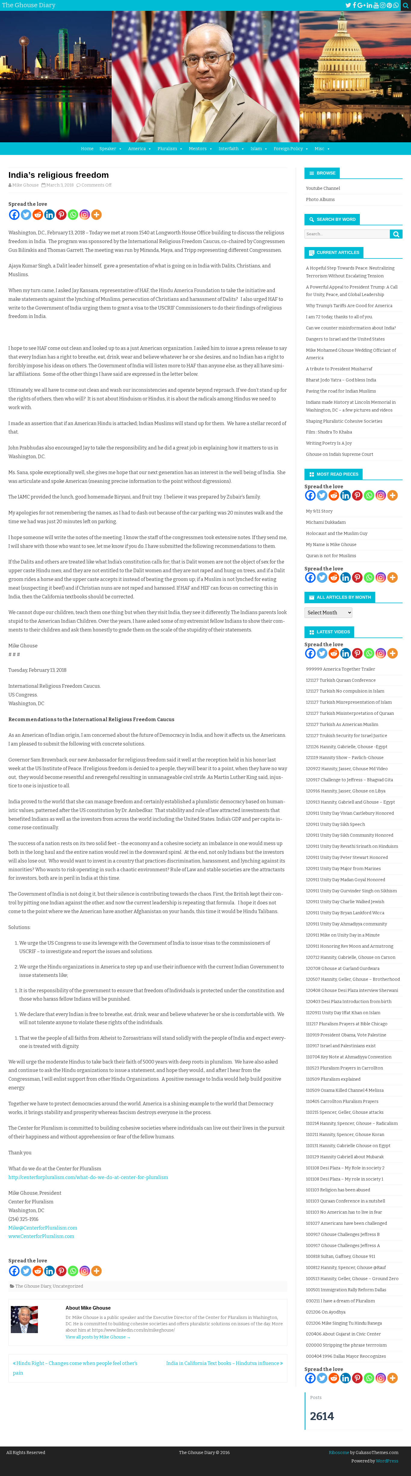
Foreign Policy (288, 148)
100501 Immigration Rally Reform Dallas (346, 1289)
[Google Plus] (361, 5)
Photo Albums (320, 199)
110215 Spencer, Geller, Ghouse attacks (345, 1112)
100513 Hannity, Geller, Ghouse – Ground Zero (352, 1278)
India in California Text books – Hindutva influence (223, 1363)
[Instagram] (382, 5)
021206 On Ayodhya (325, 1312)
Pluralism (167, 148)
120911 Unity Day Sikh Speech (335, 824)
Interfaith (229, 148)
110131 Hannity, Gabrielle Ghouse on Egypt (348, 1145)
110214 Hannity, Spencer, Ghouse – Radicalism (352, 1123)
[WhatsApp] (396, 5)
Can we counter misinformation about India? (351, 328)
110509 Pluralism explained (333, 1079)
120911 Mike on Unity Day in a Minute (343, 935)
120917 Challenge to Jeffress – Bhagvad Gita (349, 780)
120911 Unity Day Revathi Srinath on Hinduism (352, 846)
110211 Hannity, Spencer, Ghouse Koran (345, 1134)
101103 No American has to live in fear (344, 1212)
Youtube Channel (323, 188)
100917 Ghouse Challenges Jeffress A (343, 1245)
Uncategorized (68, 1286)
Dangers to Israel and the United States (345, 339)
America (137, 148)
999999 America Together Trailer (340, 669)
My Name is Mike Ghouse (331, 544)
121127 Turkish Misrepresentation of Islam (349, 702)
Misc (319, 148)
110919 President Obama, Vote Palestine (346, 1035)
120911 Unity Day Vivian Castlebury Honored (350, 813)
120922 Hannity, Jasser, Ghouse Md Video (347, 768)
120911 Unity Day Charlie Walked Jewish (345, 901)
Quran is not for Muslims (331, 555)
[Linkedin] (49, 214)
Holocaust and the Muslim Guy (336, 533)
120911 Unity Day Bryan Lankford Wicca (345, 913)
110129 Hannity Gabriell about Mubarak (345, 1156)
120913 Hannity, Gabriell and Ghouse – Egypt (350, 802)
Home (87, 148)
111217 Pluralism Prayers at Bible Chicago (347, 1024)
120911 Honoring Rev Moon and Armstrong (349, 946)
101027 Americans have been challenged (346, 1223)
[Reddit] (37, 214)
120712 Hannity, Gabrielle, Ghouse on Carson (350, 957)
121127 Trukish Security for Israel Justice (346, 735)
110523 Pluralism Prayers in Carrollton (344, 1068)
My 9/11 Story (319, 511)
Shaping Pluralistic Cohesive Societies (344, 421)
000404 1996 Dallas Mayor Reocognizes (346, 1356)
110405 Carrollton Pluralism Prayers (342, 1101)
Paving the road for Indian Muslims (341, 391)
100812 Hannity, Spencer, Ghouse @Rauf (346, 1267)
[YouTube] (376, 5)
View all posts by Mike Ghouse (98, 1337)
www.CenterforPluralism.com (41, 1236)
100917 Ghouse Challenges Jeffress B (343, 1234)
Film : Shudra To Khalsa (329, 432)
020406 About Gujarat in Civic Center (343, 1334)
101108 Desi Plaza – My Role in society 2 (345, 1168)
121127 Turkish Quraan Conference (341, 680)
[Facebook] (354, 5)
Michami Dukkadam (326, 522)
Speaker (108, 148)
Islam (256, 148)
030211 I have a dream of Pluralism (340, 1301)
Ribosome (339, 1452)
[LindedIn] (369, 5)
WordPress (386, 1461)
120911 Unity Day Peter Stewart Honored (347, 857)
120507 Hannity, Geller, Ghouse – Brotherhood (353, 979)
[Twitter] (348, 5)
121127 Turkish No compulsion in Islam (345, 691)
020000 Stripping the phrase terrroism (346, 1345)
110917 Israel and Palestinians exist (341, 1045)
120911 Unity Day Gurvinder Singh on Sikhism (351, 891)
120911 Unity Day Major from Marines (343, 868)
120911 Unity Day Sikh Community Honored (349, 835)
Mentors (198, 148)
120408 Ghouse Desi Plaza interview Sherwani (352, 990)
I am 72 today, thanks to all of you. (339, 317)
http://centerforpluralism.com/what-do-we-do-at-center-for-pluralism (88, 1177)
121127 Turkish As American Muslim (342, 724)
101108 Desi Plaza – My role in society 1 (344, 1179)
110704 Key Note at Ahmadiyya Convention (348, 1057)
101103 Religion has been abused (338, 1190)
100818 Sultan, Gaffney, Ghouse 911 (340, 1256)
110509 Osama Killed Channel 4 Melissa (345, 1090)
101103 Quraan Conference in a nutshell (345, 1201)
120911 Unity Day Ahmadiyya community (346, 924)
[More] (96, 214)
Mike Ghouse (25, 185)
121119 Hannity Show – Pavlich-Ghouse (345, 757)
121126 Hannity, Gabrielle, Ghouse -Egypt (347, 746)
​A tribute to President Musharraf (339, 369)
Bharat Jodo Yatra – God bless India (341, 380)
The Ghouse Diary (33, 1286)
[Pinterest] (389, 5)
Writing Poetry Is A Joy (329, 443)
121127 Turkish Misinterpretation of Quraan (350, 713)
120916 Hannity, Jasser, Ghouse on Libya (345, 791)
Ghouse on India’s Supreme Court (339, 454)
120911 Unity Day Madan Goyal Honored (345, 879)
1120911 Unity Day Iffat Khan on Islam (343, 1012)
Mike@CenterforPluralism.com (42, 1228)
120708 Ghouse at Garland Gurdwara (342, 968)
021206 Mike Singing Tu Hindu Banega (344, 1323)
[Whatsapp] (73, 214)
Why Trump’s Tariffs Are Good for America (349, 305)
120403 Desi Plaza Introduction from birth (348, 1001)
